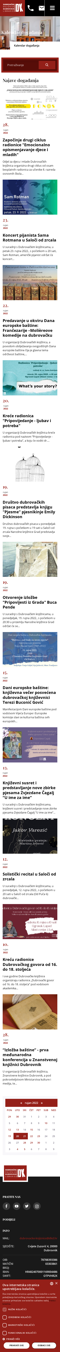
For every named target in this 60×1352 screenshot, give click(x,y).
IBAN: (6, 1272)
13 (17, 1129)
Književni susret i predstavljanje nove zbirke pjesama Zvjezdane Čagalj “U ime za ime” (29, 790)
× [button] (56, 1283)
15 (31, 1129)
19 (9, 1136)
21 (24, 1136)
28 (24, 1142)
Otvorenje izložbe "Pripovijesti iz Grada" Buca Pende (30, 602)
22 (31, 1136)
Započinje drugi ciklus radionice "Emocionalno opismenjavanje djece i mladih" (26, 147)
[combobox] (51, 1283)
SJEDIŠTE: (8, 1246)
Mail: (6, 1238)
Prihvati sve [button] (17, 1345)
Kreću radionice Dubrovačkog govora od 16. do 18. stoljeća (30, 964)
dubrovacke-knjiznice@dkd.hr (38, 1238)
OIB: (5, 1260)
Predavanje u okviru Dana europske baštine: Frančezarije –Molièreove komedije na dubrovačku (29, 328)
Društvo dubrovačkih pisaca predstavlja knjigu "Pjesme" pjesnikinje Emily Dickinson (29, 509)
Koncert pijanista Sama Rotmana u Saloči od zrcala (29, 237)
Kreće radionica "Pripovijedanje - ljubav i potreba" (27, 420)
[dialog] (30, 1315)
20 (17, 1136)
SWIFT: (7, 1276)
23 (38, 1136)
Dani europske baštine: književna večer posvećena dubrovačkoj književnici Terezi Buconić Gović (29, 695)
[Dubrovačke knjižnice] (13, 8)
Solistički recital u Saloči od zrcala (29, 876)
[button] (30, 1339)
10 (46, 1123)
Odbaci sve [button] (44, 1345)
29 (9, 1116)
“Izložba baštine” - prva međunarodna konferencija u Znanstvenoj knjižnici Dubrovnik (30, 1057)
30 (17, 1116)
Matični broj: (8, 1266)
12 (9, 1129)
